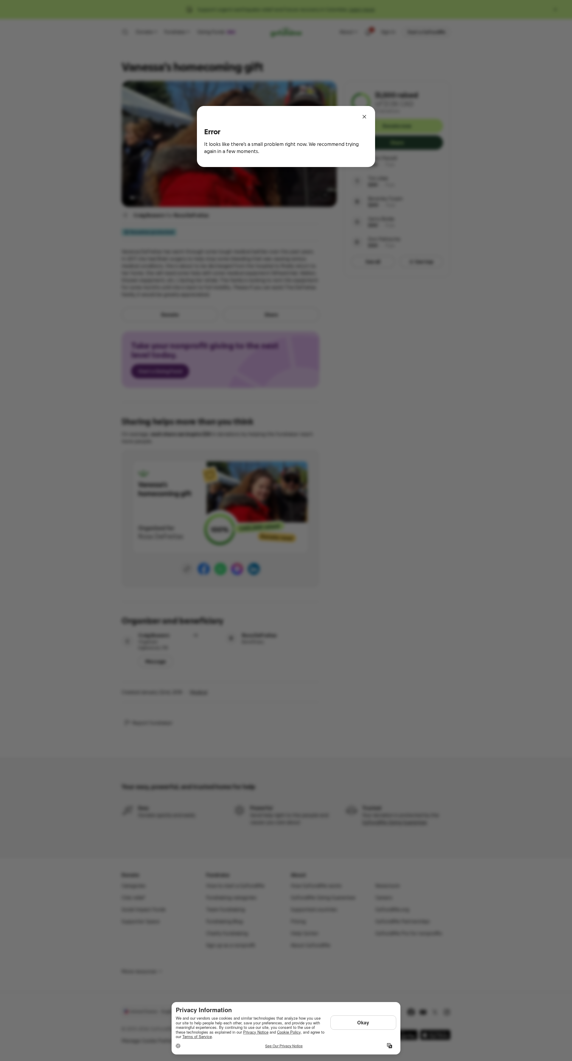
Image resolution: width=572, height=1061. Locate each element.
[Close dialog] (364, 117)
